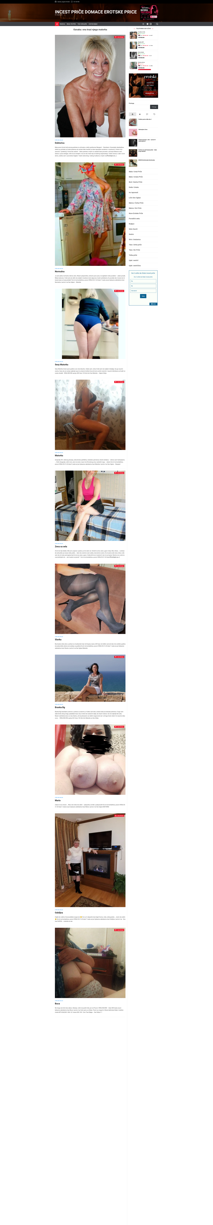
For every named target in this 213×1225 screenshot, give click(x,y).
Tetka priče (133, 255)
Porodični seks (134, 219)
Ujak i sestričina (135, 266)
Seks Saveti (133, 229)
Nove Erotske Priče (136, 213)
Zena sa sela (61, 546)
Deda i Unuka (134, 187)
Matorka (59, 455)
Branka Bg (60, 707)
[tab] (132, 114)
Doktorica (59, 143)
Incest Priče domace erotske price (96, 12)
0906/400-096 (145, 35)
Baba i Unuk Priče (135, 172)
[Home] (57, 24)
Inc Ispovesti (133, 192)
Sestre (131, 234)
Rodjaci (131, 224)
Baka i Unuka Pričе (136, 177)
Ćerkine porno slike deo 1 (145, 119)
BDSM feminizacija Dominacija (146, 160)
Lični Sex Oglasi (93, 24)
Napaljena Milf (141, 62)
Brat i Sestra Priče (135, 182)
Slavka (58, 639)
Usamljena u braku (141, 52)
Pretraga (131, 103)
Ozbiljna (59, 912)
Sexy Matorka (61, 364)
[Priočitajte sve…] (111, 156)
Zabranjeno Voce (142, 129)
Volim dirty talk (141, 31)
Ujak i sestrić (133, 260)
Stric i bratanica (135, 239)
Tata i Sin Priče (134, 250)
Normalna (59, 271)
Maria (57, 800)
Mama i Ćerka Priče (136, 203)
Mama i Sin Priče (71, 24)
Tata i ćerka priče (82, 24)
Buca (57, 1003)
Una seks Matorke (141, 42)
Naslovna (62, 24)
